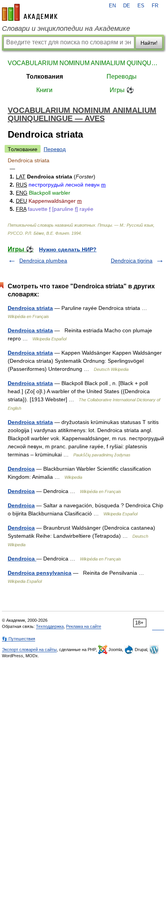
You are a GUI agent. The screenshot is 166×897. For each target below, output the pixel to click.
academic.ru (30, 12)
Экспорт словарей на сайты (29, 649)
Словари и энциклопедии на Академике (66, 28)
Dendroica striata (30, 308)
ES (140, 5)
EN (112, 5)
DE (126, 5)
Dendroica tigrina (131, 260)
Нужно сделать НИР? (68, 249)
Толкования (44, 76)
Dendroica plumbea (43, 260)
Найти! (149, 43)
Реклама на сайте (83, 626)
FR (155, 5)
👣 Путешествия (18, 638)
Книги (44, 90)
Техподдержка (50, 626)
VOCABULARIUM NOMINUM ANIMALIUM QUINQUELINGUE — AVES (83, 63)
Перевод (55, 149)
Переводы (122, 76)
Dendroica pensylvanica (39, 573)
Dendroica (21, 469)
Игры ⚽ (122, 90)
